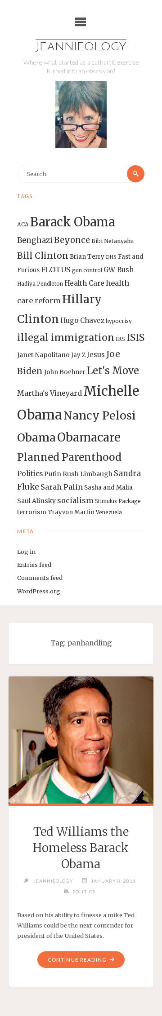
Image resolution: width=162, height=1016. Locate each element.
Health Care (84, 283)
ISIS (135, 337)
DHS (111, 257)
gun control (87, 270)
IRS (120, 339)
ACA (23, 224)
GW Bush (119, 269)
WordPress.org (38, 591)
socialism (75, 500)
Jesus (96, 354)
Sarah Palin (61, 486)
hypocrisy (119, 321)
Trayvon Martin (71, 512)
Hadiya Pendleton (40, 284)
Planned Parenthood (69, 457)
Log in (26, 551)
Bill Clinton (42, 255)
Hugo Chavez (82, 320)
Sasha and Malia (108, 487)
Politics (30, 473)
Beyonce (72, 240)
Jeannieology (81, 47)
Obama (36, 438)
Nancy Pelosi (99, 415)
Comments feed (40, 577)
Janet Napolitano (43, 355)
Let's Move (113, 371)
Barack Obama (72, 222)
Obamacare (89, 437)
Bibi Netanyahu (112, 241)
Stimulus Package (118, 501)
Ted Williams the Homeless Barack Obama (81, 848)
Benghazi (35, 240)
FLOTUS (56, 269)
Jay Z (78, 355)
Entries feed (34, 564)
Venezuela (109, 512)
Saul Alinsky (36, 501)
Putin (52, 474)
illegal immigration (65, 337)
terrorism (31, 512)
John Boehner (65, 372)
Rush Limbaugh (87, 474)
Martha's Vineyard (49, 393)
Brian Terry (87, 257)
